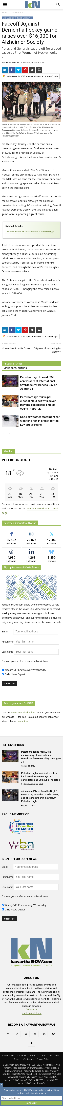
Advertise (21, 1055)
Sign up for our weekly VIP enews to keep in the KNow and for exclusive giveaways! (31, 1091)
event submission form (23, 712)
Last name (7, 651)
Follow (31, 532)
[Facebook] (8, 1034)
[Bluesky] (53, 1034)
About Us (34, 1055)
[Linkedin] (44, 1034)
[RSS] (31, 1043)
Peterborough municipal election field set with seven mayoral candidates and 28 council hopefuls (40, 776)
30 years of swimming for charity (47, 350)
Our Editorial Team (31, 1013)
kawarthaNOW (11, 62)
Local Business (8, 18)
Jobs (44, 1055)
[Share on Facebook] (12, 70)
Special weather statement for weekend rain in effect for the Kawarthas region (40, 420)
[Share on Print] (39, 70)
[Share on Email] (32, 70)
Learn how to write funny (17, 348)
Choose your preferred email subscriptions (25, 661)
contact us (22, 721)
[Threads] (35, 1034)
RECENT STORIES (13, 363)
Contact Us (31, 1009)
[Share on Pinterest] (25, 70)
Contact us (28, 1059)
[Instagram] (17, 1034)
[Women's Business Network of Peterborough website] (21, 849)
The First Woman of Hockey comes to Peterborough (29, 231)
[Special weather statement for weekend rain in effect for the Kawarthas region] (10, 421)
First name (7, 641)
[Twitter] (26, 1034)
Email (7, 631)
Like (11, 532)
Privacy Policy (43, 1059)
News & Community (24, 18)
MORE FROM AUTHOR (15, 368)
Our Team (54, 1055)
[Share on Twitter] (18, 70)
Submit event (8, 1055)
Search (17, 1059)
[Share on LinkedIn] (5, 70)
